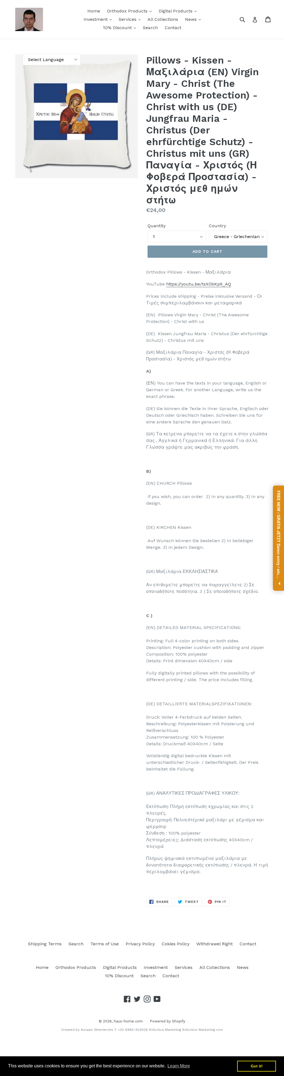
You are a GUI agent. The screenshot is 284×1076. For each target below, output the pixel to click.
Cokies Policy (175, 943)
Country (217, 225)
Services (128, 19)
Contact (173, 27)
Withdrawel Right (214, 943)
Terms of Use (104, 943)
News (191, 19)
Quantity (157, 225)
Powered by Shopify (167, 1021)
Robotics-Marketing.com (202, 1030)
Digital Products (176, 11)
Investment (96, 19)
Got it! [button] (257, 1066)
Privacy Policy (140, 943)
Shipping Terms (45, 943)
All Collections (163, 19)
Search (150, 27)
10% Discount (118, 27)
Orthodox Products (128, 11)
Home (93, 11)
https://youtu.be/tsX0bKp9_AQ (198, 284)
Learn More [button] (179, 1066)
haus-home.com (128, 1021)
